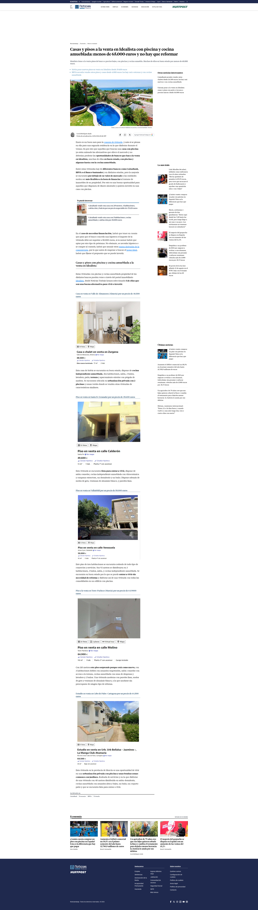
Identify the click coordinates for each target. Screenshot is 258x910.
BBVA (90, 796)
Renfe (176, 2)
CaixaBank (73, 796)
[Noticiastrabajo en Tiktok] (180, 902)
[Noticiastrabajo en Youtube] (183, 902)
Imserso (182, 2)
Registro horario (128, 2)
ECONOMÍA (124, 7)
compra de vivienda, (113, 142)
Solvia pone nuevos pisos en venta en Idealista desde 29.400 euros (99, 69)
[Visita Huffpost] (180, 7)
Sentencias (138, 874)
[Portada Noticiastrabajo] (78, 867)
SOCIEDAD (135, 7)
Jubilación (154, 877)
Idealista (80, 280)
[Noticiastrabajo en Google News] (186, 902)
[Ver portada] (83, 7)
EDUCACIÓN (145, 7)
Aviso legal (174, 883)
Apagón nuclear (96, 2)
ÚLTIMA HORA (105, 7)
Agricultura (106, 2)
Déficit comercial (117, 2)
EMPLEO (115, 7)
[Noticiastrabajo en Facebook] (170, 902)
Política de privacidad (177, 887)
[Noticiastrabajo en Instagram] (177, 902)
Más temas (154, 892)
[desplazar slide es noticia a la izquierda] (79, 1)
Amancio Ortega (150, 2)
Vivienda (97, 796)
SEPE (152, 889)
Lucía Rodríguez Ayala (84, 134)
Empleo (137, 871)
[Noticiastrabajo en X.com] (174, 902)
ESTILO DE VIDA (157, 7)
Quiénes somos (175, 871)
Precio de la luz (85, 2)
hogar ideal (131, 250)
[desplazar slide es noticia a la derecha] (187, 1)
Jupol (158, 2)
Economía (82, 796)
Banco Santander (167, 2)
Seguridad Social (156, 886)
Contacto (173, 890)
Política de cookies (176, 880)
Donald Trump (139, 2)
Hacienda (138, 889)
